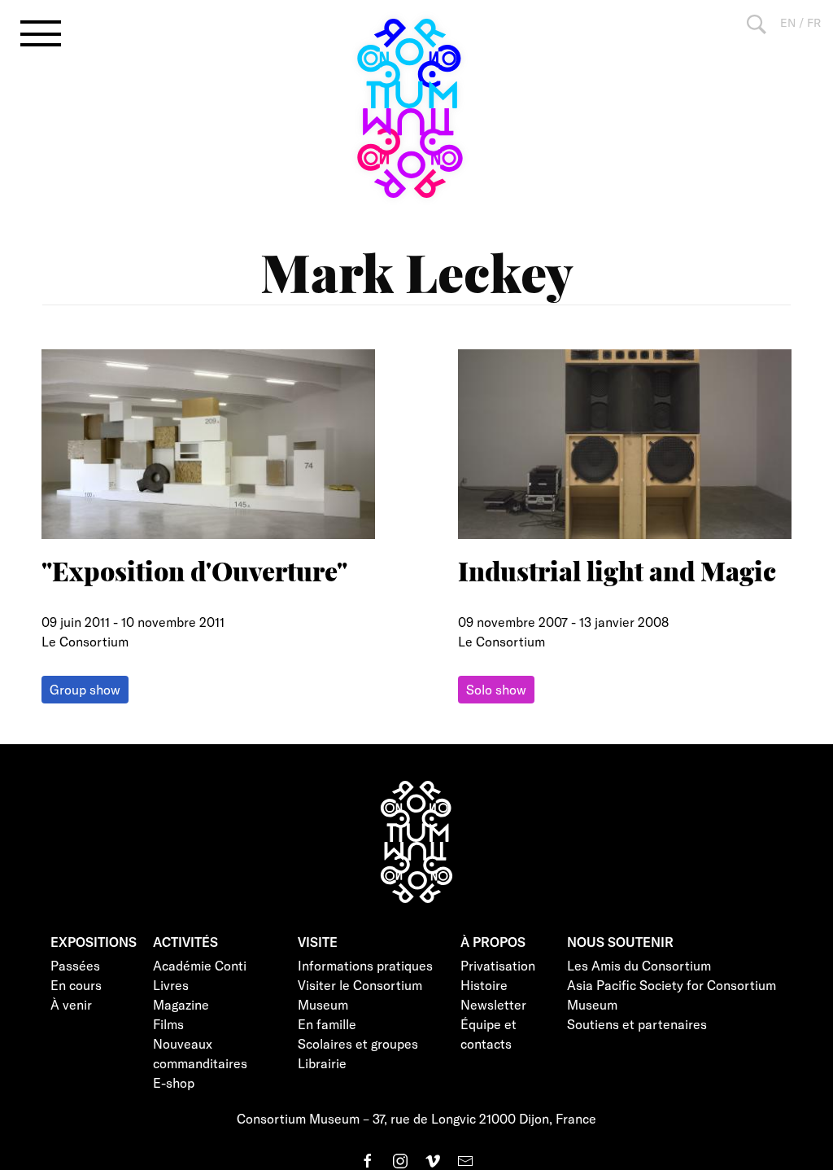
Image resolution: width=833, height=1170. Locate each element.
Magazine (181, 1004)
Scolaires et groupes (358, 1043)
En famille (327, 1024)
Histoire (484, 985)
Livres (171, 985)
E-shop (173, 1082)
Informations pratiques (365, 965)
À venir (71, 1004)
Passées (75, 965)
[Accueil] (416, 108)
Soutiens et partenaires (637, 1024)
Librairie (322, 1063)
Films (168, 1024)
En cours (76, 985)
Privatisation (497, 965)
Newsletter (493, 1004)
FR (814, 22)
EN (788, 22)
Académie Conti (199, 965)
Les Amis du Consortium (639, 965)
